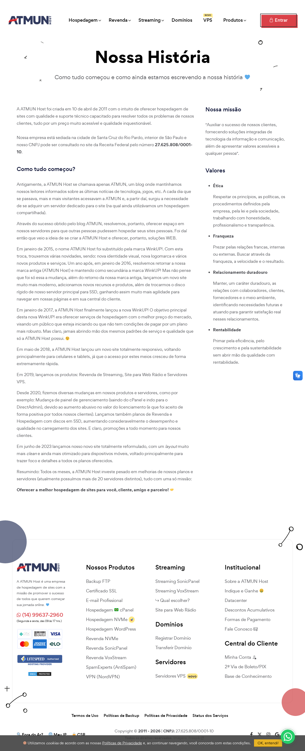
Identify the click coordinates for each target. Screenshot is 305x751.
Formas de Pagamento (247, 619)
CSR (81, 734)
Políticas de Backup (121, 715)
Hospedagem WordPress (111, 629)
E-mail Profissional (104, 600)
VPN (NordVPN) (103, 676)
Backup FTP (98, 581)
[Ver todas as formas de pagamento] (40, 638)
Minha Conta (238, 657)
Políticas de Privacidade (165, 715)
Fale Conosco (239, 629)
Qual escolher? (175, 600)
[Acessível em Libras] (298, 375)
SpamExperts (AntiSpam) (111, 667)
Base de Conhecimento (248, 676)
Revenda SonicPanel (106, 648)
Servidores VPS (170, 676)
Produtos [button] (233, 20)
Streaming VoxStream (177, 591)
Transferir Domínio (173, 647)
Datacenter (236, 600)
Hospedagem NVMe (106, 619)
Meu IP (60, 734)
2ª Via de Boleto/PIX (245, 666)
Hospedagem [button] (83, 20)
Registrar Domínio (173, 638)
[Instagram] (268, 734)
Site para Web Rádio (175, 610)
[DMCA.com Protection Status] (40, 674)
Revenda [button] (118, 20)
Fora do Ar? (32, 734)
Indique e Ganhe (242, 591)
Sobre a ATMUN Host (246, 581)
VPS (207, 18)
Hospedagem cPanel (109, 610)
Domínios (182, 20)
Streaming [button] (149, 20)
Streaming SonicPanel (177, 581)
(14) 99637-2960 (42, 615)
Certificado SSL (101, 591)
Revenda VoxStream (106, 657)
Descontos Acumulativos (249, 610)
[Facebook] (251, 734)
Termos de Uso (84, 715)
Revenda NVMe (102, 638)
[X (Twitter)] (259, 734)
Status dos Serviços (210, 715)
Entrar (281, 20)
